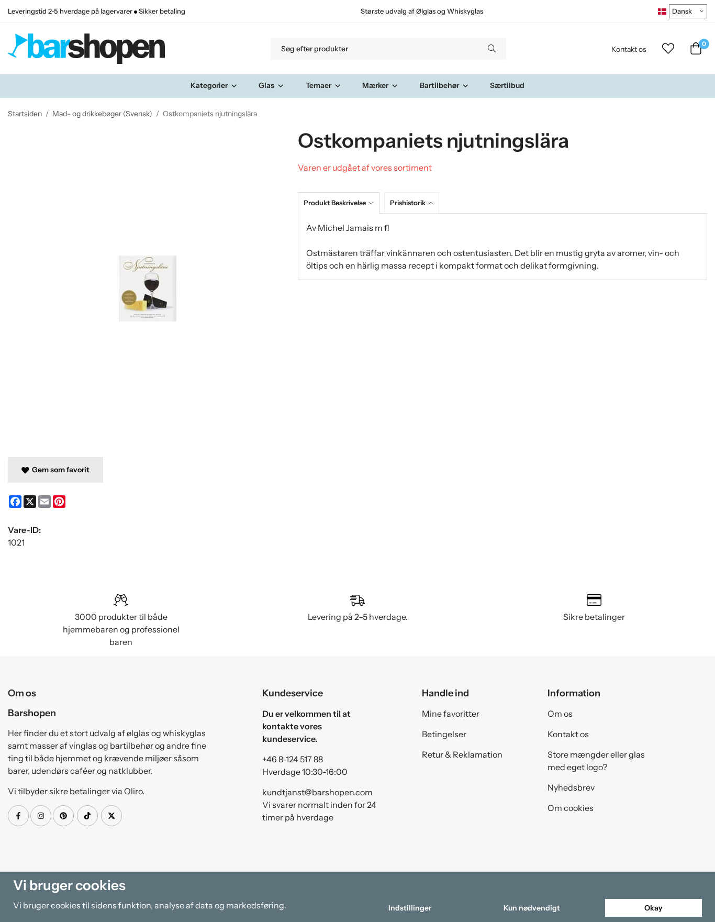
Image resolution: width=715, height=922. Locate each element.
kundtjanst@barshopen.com (317, 792)
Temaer (318, 85)
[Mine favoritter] (668, 48)
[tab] (341, 203)
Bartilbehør (439, 85)
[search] (491, 49)
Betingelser (444, 734)
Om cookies (571, 808)
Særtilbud (507, 85)
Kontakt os (628, 49)
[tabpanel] (502, 246)
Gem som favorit (59, 469)
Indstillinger (409, 908)
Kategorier (209, 85)
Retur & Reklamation (462, 754)
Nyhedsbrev (571, 787)
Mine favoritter (450, 713)
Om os (560, 713)
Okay (653, 908)
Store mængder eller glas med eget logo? (596, 760)
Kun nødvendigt (532, 908)
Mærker (375, 85)
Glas (266, 85)
